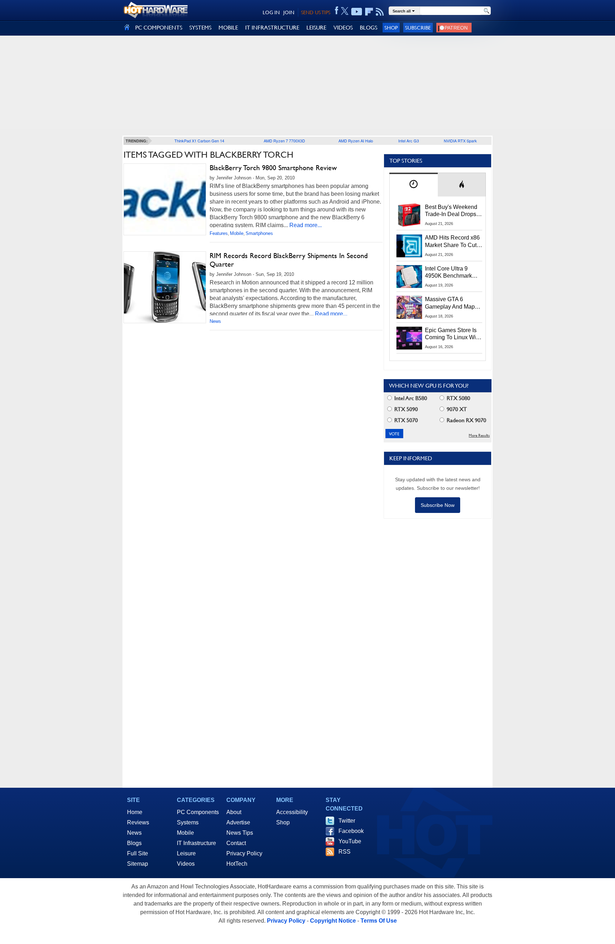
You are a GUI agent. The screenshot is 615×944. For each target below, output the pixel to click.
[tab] (413, 184)
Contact (236, 843)
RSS (344, 852)
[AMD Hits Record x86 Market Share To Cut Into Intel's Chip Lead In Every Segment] (409, 245)
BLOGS (368, 27)
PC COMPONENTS (158, 27)
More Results (479, 435)
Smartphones (259, 233)
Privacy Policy (244, 853)
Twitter (346, 821)
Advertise (238, 822)
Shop (391, 28)
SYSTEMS (200, 27)
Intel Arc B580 (410, 398)
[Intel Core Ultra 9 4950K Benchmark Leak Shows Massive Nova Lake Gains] (409, 276)
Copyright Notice (333, 921)
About (233, 812)
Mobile (236, 233)
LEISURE (316, 27)
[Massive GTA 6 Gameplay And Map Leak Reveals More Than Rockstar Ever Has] (409, 307)
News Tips (239, 833)
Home (134, 812)
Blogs (134, 843)
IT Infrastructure (196, 843)
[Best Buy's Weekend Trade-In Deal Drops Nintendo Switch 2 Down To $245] (409, 215)
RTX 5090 (405, 409)
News (215, 321)
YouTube (349, 841)
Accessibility (292, 812)
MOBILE (228, 27)
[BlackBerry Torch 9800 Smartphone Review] (165, 199)
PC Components (198, 812)
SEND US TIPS (315, 12)
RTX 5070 (405, 420)
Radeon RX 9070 (465, 420)
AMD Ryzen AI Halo (355, 140)
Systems (188, 822)
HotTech (236, 864)
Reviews (138, 822)
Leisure (186, 853)
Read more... (305, 225)
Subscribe (418, 28)
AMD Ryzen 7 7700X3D (284, 140)
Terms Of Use (379, 921)
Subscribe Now (437, 505)
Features (219, 233)
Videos (186, 864)
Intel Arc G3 (408, 140)
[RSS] (380, 11)
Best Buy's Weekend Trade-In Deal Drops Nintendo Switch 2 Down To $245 (451, 211)
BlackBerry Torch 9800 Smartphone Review (273, 167)
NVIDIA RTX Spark (460, 140)
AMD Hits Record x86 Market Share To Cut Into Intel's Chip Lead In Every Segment (452, 242)
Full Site (137, 853)
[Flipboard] (369, 11)
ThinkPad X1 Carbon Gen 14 (199, 140)
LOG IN (271, 12)
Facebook (351, 831)
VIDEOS (343, 27)
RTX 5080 (457, 398)
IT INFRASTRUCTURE (272, 27)
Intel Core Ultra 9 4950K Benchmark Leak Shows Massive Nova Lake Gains (452, 273)
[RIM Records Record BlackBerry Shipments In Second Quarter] (165, 287)
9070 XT (456, 409)
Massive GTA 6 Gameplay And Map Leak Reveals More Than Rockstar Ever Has (450, 303)
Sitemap (137, 864)
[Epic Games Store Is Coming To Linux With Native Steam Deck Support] (409, 338)
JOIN (288, 12)
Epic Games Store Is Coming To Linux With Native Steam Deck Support (452, 334)
